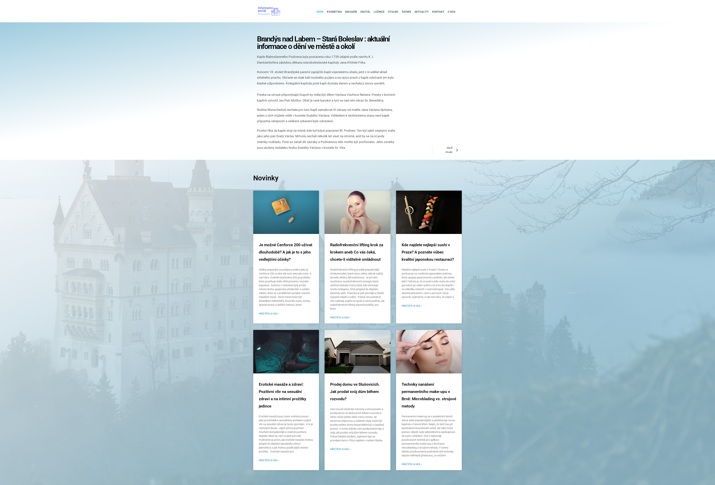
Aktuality (421, 11)
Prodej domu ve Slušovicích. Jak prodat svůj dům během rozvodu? (355, 391)
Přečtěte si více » (269, 313)
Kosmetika (334, 11)
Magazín (351, 11)
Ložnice (379, 11)
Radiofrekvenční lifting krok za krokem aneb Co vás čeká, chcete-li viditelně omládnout (356, 252)
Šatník (406, 11)
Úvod (320, 11)
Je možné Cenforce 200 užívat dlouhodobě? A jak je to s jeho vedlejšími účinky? (285, 252)
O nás (451, 11)
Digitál (365, 11)
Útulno (393, 11)
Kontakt (438, 11)
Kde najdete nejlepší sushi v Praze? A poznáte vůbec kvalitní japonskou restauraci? (428, 252)
